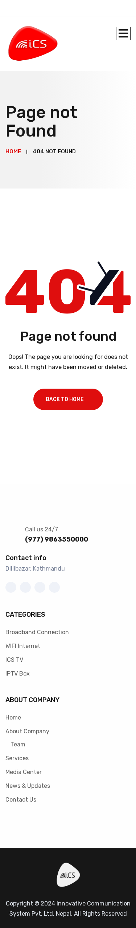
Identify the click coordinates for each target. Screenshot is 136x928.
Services (17, 758)
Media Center (23, 772)
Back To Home (65, 399)
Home (13, 717)
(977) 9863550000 (56, 539)
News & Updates (27, 785)
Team (18, 744)
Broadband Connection (37, 632)
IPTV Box (17, 673)
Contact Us (20, 799)
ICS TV (14, 659)
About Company (27, 731)
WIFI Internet (22, 646)
